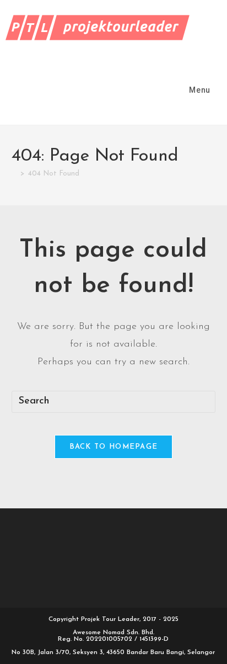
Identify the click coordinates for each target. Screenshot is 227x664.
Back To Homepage (113, 446)
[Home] (14, 173)
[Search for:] (219, 90)
